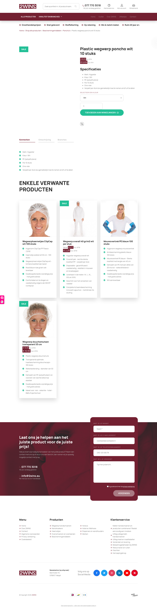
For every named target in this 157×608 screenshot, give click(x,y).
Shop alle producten (33, 30)
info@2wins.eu (29, 477)
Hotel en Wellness (89, 528)
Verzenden (124, 493)
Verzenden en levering (121, 542)
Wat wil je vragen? (103, 459)
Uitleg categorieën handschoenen (120, 535)
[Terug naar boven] (152, 603)
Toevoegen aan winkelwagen (100, 112)
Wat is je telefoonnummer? (108, 447)
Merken (85, 534)
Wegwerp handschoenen (61, 526)
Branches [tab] (62, 139)
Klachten (116, 550)
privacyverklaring (129, 486)
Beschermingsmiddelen (52, 30)
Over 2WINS (26, 528)
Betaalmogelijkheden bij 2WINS (125, 545)
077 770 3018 (92, 6)
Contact (24, 531)
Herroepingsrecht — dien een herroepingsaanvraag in (78, 606)
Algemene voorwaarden (30, 534)
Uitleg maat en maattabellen (124, 539)
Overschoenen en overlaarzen (63, 534)
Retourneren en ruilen (121, 547)
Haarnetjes (56, 531)
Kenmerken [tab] (24, 139)
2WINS (34, 595)
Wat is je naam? (102, 423)
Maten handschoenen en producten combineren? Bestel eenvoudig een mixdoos (125, 528)
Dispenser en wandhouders (93, 531)
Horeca (85, 526)
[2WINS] (27, 6)
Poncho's (66, 30)
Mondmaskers (57, 528)
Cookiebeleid (26, 539)
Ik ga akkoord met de (122, 486)
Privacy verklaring (28, 536)
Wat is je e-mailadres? (105, 435)
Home (21, 30)
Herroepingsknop (119, 553)
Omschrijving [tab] (44, 139)
